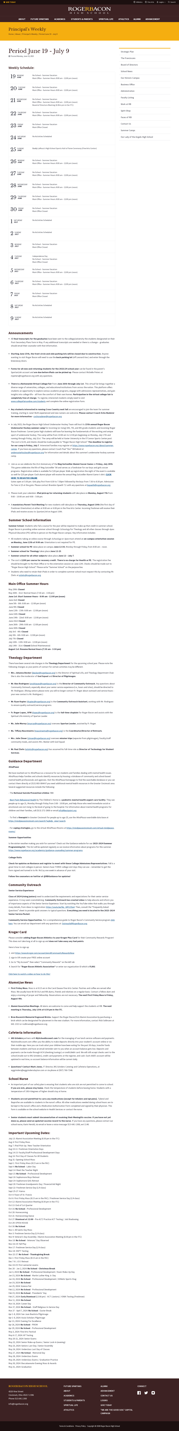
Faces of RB (126, 117)
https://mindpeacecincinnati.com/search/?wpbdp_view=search (37, 821)
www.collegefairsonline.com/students (28, 401)
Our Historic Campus (130, 77)
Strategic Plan (127, 51)
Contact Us (126, 123)
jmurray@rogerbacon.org (39, 723)
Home (11, 34)
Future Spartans (40, 19)
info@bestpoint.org (67, 810)
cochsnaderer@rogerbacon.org (47, 416)
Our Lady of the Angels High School (137, 136)
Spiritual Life (106, 19)
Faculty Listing (127, 97)
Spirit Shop (126, 110)
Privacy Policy (80, 1426)
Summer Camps (128, 130)
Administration (127, 91)
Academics (59, 19)
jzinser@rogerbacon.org (39, 738)
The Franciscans (128, 58)
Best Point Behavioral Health (23, 799)
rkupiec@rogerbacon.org (38, 701)
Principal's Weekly (29, 34)
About (22, 19)
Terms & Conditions (66, 1426)
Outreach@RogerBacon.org (74, 923)
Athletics (123, 19)
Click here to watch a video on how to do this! (29, 974)
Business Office (128, 84)
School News (126, 71)
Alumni (137, 19)
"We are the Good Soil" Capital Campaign (117, 1411)
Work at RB (126, 104)
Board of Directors (129, 64)
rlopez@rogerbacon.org (43, 712)
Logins (104, 1400)
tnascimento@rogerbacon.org (48, 730)
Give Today (106, 1405)
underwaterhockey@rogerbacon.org (27, 452)
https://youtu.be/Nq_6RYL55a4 (60, 907)
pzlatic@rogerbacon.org (30, 575)
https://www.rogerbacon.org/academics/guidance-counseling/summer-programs (46, 850)
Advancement (153, 19)
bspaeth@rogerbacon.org (98, 485)
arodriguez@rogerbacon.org (43, 683)
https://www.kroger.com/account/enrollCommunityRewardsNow (44, 953)
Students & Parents (82, 19)
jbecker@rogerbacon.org (43, 672)
